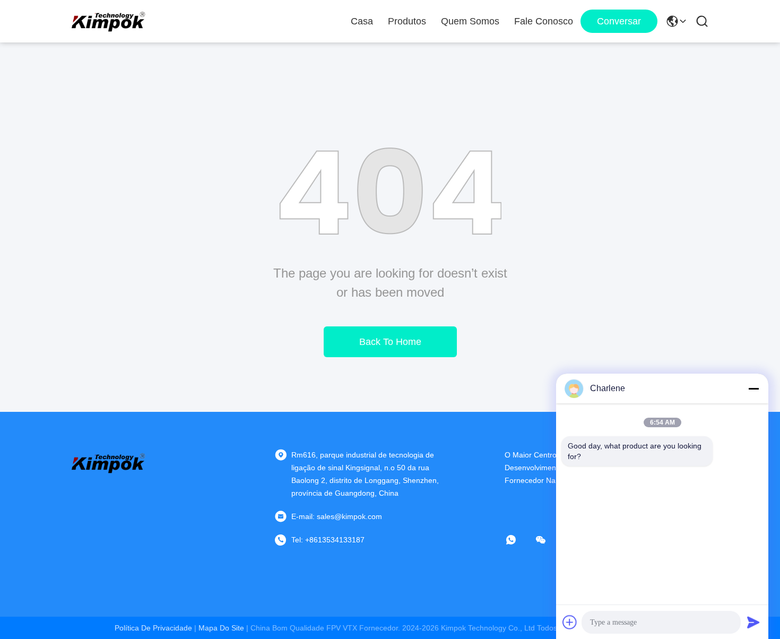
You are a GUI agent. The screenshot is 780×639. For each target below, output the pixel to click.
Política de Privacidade (153, 628)
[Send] (753, 622)
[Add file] (569, 622)
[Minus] (753, 388)
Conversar (619, 21)
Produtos (407, 21)
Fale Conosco (543, 21)
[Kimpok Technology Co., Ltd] (109, 21)
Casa (362, 21)
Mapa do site (221, 628)
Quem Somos (470, 21)
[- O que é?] (518, 539)
